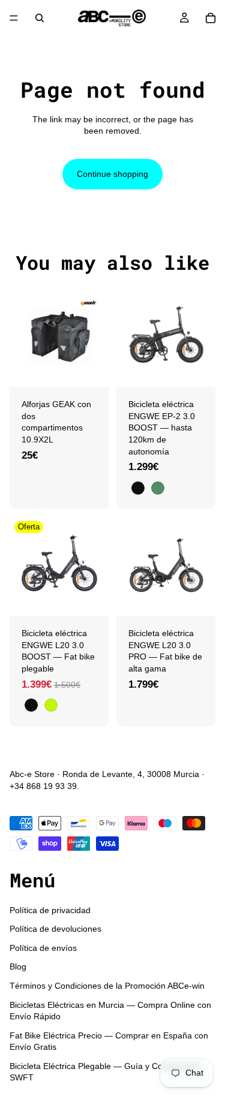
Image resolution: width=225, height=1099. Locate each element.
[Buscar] (39, 18)
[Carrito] (210, 18)
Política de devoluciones (55, 929)
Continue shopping (112, 174)
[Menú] (14, 18)
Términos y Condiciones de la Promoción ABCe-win (107, 985)
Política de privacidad (50, 909)
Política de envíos (43, 947)
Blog (18, 966)
